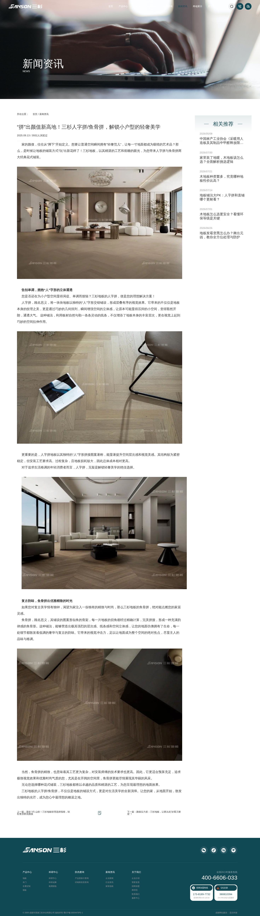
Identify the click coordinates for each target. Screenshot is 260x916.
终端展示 (197, 6)
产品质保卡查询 (82, 878)
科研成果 (53, 882)
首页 (110, 6)
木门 (25, 882)
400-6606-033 (219, 877)
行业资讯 (109, 882)
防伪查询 (167, 6)
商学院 (135, 890)
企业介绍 (136, 878)
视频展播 (138, 6)
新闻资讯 (182, 6)
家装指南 (109, 886)
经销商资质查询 (82, 882)
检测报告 (53, 886)
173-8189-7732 (201, 894)
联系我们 (136, 894)
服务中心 (136, 898)
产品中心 (123, 6)
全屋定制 (26, 886)
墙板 (25, 890)
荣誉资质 (136, 882)
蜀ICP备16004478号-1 (73, 913)
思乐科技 (233, 913)
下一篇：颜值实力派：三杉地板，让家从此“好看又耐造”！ (154, 812)
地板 (25, 878)
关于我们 (212, 6)
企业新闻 (109, 878)
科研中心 (153, 6)
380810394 (225, 894)
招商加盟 (136, 886)
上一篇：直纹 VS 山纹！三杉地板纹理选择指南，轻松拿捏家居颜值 (43, 812)
